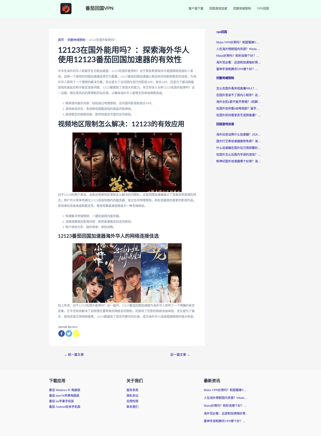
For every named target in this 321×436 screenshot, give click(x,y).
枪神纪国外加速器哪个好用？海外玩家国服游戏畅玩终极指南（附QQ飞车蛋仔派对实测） (238, 161)
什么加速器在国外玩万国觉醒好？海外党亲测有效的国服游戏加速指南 (238, 147)
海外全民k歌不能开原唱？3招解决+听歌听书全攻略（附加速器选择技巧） (238, 101)
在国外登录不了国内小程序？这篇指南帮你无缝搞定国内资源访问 (238, 95)
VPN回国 (263, 8)
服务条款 (132, 390)
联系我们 (132, 406)
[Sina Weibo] (76, 333)
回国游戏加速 (218, 8)
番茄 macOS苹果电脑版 (64, 395)
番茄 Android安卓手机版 (64, 406)
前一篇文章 (74, 354)
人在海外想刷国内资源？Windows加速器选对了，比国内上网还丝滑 (238, 49)
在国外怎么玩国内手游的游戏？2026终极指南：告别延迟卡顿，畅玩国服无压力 (238, 154)
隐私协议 (132, 395)
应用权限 (132, 401)
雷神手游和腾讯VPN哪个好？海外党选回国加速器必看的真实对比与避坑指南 (238, 69)
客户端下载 (196, 8)
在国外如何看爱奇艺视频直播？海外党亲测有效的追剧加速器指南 (238, 115)
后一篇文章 (180, 354)
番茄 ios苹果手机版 (61, 401)
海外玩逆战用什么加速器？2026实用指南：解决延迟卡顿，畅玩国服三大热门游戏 (238, 134)
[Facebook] (61, 333)
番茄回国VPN (99, 8)
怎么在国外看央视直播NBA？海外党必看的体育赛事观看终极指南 (238, 88)
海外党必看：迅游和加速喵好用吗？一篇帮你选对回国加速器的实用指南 (238, 62)
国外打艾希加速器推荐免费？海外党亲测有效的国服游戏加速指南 (238, 141)
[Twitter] (69, 333)
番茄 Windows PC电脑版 (64, 390)
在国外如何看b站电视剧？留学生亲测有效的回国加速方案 (238, 108)
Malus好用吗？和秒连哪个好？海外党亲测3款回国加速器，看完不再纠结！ (238, 55)
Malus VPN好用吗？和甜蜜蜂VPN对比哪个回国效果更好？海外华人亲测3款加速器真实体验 (238, 42)
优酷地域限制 (242, 8)
